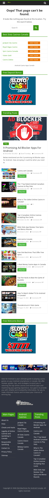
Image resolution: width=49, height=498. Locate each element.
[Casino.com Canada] (8, 170)
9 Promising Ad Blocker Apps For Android (22, 149)
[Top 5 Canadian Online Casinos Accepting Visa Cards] (8, 214)
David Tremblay (26, 154)
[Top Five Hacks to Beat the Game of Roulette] (8, 277)
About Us (4, 420)
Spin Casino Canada (10, 51)
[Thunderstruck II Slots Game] (8, 304)
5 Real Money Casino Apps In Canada (31, 264)
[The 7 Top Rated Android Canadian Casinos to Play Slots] (8, 183)
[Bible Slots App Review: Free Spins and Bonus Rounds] (8, 226)
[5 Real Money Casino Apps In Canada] (8, 263)
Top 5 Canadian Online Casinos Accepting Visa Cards (29, 216)
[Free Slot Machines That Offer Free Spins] (8, 251)
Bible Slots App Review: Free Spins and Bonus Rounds (30, 228)
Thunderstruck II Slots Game (28, 305)
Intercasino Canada (24, 239)
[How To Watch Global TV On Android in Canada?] (8, 292)
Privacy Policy (6, 452)
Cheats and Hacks (8, 427)
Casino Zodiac (8, 60)
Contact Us (5, 448)
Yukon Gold (7, 55)
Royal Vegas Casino (10, 47)
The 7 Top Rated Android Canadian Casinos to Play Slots (30, 185)
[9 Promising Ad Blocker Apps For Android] (24, 118)
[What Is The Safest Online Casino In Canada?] (8, 198)
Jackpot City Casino (10, 43)
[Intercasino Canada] (8, 238)
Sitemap (4, 455)
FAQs (6, 144)
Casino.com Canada (24, 171)
